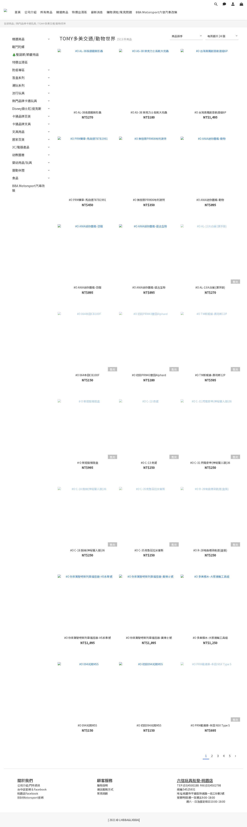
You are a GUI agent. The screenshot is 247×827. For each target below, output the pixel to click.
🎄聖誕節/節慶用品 (25, 54)
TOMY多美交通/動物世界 (52, 23)
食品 (15, 178)
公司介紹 (30, 12)
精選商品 (62, 12)
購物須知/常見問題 (119, 12)
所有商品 (46, 12)
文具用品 (18, 131)
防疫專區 (18, 70)
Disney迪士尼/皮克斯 (26, 108)
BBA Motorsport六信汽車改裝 (156, 12)
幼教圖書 (18, 154)
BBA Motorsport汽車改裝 (28, 188)
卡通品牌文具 (21, 124)
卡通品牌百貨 (21, 116)
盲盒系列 (18, 77)
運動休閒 (18, 170)
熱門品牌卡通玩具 (26, 23)
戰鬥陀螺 (18, 46)
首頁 (18, 12)
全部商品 (9, 23)
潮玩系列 (18, 85)
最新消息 (97, 12)
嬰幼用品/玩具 (22, 162)
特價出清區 (79, 12)
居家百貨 (18, 139)
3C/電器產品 (20, 147)
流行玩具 (18, 93)
